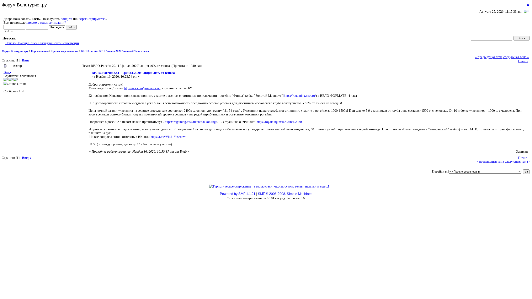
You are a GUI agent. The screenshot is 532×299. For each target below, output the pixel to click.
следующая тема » (516, 57)
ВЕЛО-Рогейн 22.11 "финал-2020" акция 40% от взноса (115, 51)
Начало (10, 43)
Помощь (22, 43)
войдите (66, 19)
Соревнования (40, 51)
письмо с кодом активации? (46, 22)
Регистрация (70, 43)
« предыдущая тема (488, 57)
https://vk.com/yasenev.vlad (142, 88)
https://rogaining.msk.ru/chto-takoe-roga (191, 122)
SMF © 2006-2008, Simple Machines (285, 194)
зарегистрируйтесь (92, 19)
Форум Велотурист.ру (15, 51)
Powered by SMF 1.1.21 (237, 194)
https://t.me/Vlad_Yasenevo (168, 136)
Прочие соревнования (64, 51)
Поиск (32, 43)
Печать (523, 61)
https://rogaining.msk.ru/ (300, 95)
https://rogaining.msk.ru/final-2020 (279, 122)
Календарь (44, 43)
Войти (57, 43)
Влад (7, 72)
